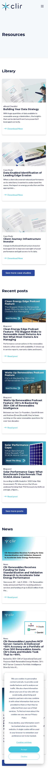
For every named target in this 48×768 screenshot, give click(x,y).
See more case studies (18, 273)
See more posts (14, 511)
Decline (24, 756)
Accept (24, 749)
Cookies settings (24, 742)
